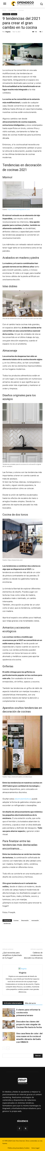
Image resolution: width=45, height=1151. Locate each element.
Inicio (4, 10)
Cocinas (21, 10)
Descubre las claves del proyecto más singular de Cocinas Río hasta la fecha (29, 1024)
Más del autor (30, 1003)
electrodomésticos (23, 799)
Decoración (25, 920)
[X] (10, 37)
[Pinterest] (16, 37)
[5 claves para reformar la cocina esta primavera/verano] (8, 1012)
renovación (35, 920)
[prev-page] (4, 1048)
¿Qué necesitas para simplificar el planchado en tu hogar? (12, 955)
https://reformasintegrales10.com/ (19, 209)
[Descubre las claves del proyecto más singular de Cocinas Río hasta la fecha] (8, 1024)
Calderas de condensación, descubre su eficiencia (33, 955)
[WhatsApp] (22, 37)
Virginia (7, 32)
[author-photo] (22, 969)
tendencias (7, 923)
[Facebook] (5, 37)
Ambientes (12, 10)
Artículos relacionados (13, 1003)
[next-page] (8, 1048)
